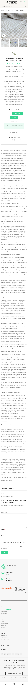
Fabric (12, 137)
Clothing (17, 10)
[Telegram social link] (20, 140)
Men (15, 137)
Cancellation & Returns (6, 639)
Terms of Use (4, 635)
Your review (4, 512)
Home (2, 10)
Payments (3, 625)
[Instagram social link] (7, 654)
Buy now (14, 117)
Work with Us (6, 611)
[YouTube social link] (10, 654)
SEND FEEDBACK (14, 599)
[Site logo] (11, 2)
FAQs (2, 621)
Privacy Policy (4, 637)
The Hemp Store (9, 10)
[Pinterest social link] (15, 140)
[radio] (10, 110)
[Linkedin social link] (16, 140)
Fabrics (22, 10)
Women (18, 137)
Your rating (3, 509)
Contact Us (3, 607)
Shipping (3, 627)
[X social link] (13, 140)
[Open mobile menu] (1, 2)
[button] (2, 25)
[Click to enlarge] (4, 35)
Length (14, 107)
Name (3, 529)
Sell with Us (4, 613)
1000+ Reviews (4, 623)
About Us (3, 609)
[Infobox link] (9, 566)
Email (2, 535)
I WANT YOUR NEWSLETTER (14, 673)
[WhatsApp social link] (18, 140)
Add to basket (17, 113)
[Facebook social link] (11, 140)
